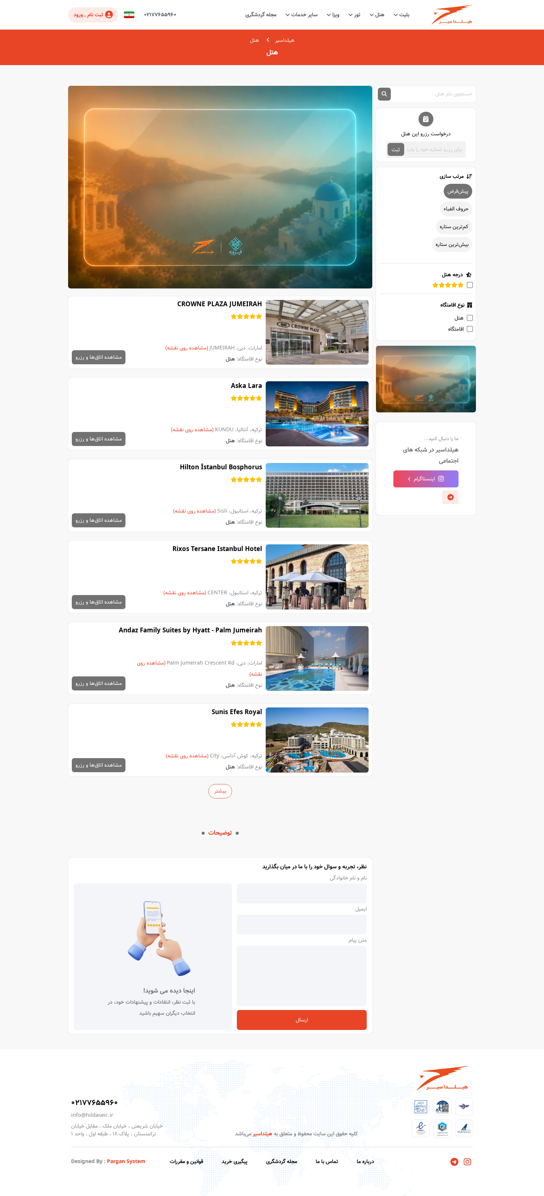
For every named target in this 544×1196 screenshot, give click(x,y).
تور (356, 15)
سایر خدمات (304, 15)
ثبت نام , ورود (88, 15)
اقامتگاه (456, 329)
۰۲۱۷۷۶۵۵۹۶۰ (160, 15)
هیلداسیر (285, 40)
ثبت (396, 149)
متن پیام (358, 940)
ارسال (302, 1020)
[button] (129, 15)
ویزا (335, 15)
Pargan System (126, 1162)
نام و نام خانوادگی (348, 878)
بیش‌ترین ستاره (452, 244)
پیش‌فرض (458, 191)
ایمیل (361, 909)
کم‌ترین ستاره (454, 227)
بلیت (403, 15)
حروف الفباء (456, 209)
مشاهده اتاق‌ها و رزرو (98, 357)
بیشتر (220, 791)
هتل (379, 15)
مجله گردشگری (260, 15)
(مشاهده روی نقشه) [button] (186, 348)
